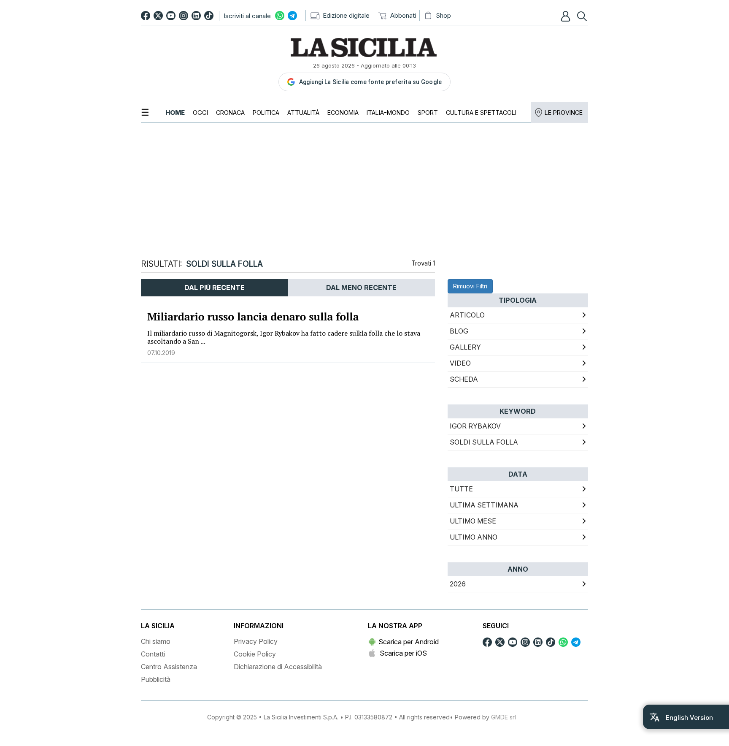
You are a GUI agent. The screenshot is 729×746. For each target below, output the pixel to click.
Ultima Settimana (484, 505)
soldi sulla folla (484, 442)
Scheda (464, 379)
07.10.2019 (161, 352)
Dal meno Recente (361, 287)
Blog (459, 331)
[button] (566, 16)
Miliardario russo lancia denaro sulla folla (253, 317)
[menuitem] (175, 112)
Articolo (467, 315)
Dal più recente (214, 287)
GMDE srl (503, 717)
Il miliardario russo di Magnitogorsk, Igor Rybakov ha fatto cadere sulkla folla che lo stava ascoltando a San (283, 337)
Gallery (465, 347)
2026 (458, 584)
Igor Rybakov (475, 426)
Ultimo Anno (473, 537)
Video (460, 363)
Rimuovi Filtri (470, 286)
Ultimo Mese (473, 521)
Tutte (461, 489)
